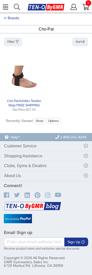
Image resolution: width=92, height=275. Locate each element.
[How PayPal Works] (18, 218)
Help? (14, 137)
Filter (11, 42)
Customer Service (20, 146)
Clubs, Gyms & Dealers (25, 166)
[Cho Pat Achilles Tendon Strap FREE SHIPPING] (24, 77)
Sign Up (74, 242)
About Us (12, 176)
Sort (79, 42)
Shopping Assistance (23, 156)
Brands (13, 18)
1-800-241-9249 (72, 137)
